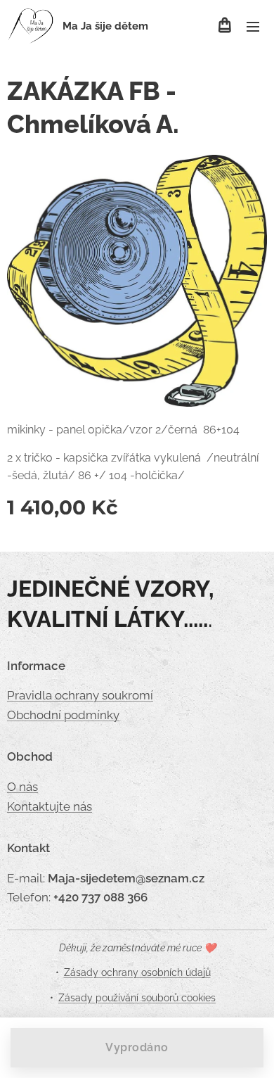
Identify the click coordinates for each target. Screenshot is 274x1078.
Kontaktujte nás (49, 806)
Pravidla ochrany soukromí (80, 695)
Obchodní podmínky (63, 715)
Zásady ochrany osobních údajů (137, 972)
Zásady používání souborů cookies (137, 997)
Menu (253, 26)
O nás (22, 787)
